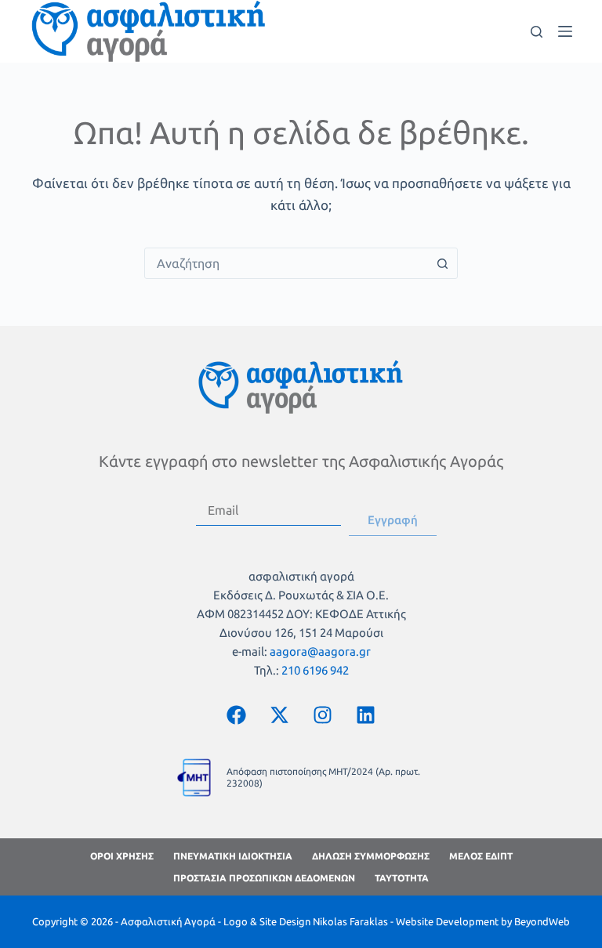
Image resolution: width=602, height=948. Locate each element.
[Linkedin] (366, 715)
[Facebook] (236, 715)
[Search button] (442, 263)
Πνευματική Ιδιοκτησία (232, 856)
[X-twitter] (279, 715)
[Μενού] (565, 31)
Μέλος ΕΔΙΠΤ (481, 856)
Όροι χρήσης (122, 856)
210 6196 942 (315, 670)
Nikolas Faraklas (350, 921)
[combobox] (286, 263)
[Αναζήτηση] (536, 32)
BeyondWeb (542, 921)
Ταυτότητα (402, 878)
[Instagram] (323, 715)
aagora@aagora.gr (320, 651)
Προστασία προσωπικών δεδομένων (264, 878)
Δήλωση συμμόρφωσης (371, 856)
